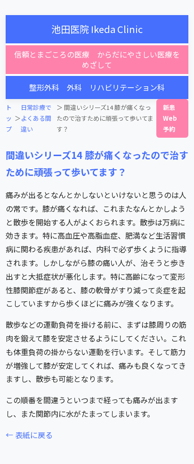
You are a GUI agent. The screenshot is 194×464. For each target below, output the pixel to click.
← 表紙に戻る (29, 434)
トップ (9, 118)
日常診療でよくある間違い (36, 118)
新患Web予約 (170, 118)
